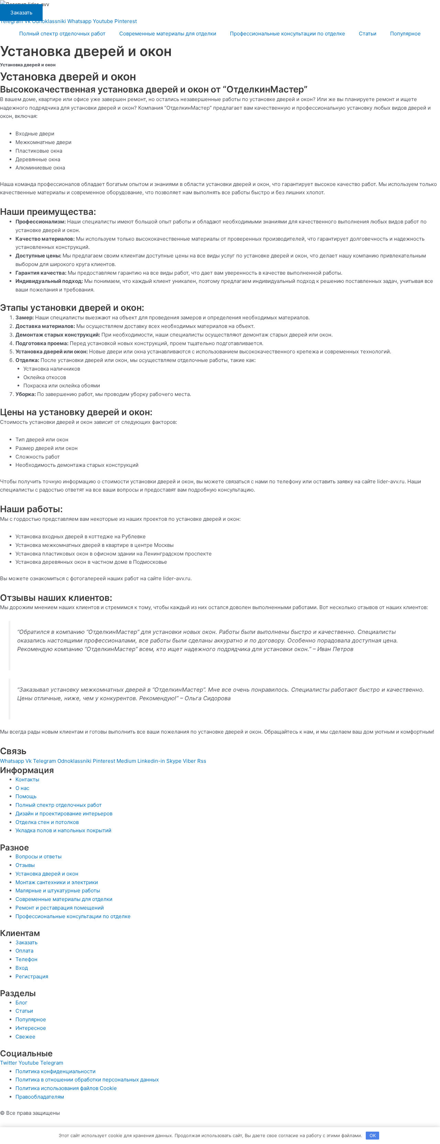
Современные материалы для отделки (167, 33)
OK (373, 1135)
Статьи (367, 33)
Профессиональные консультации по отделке (287, 33)
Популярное (405, 33)
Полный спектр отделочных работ (62, 33)
